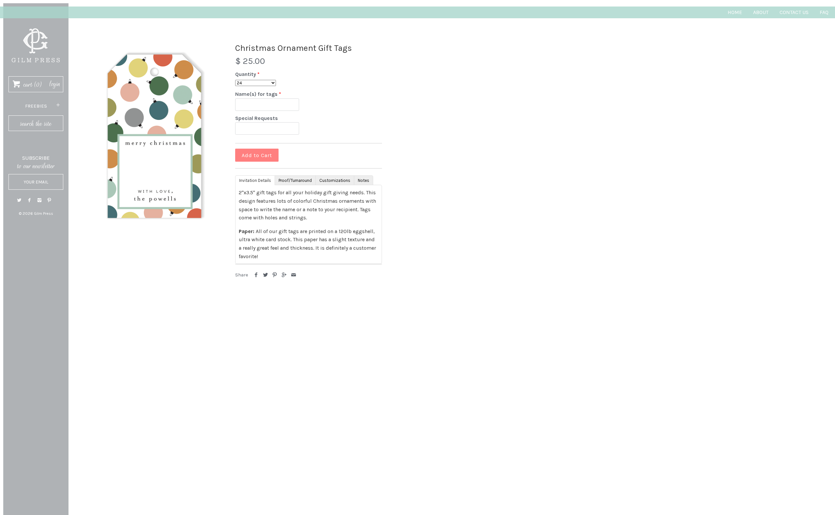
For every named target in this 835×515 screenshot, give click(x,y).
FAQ (824, 12)
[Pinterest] (49, 200)
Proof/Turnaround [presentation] (295, 180)
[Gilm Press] (35, 25)
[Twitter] (19, 200)
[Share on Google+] (284, 275)
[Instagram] (39, 200)
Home (735, 12)
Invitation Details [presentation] (255, 180)
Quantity (245, 74)
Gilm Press (43, 213)
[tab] (255, 180)
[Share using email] (293, 275)
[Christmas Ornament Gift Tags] (154, 136)
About (760, 12)
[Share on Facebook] (256, 275)
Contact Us (794, 12)
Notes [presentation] (363, 180)
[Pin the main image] (274, 275)
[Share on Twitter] (265, 275)
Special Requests (256, 118)
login (55, 84)
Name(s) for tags (256, 94)
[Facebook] (29, 200)
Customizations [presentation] (334, 180)
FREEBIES (36, 106)
